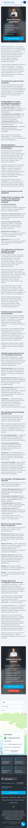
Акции (11, 800)
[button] (21, 2)
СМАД (3, 702)
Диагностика (4, 797)
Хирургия (19, 797)
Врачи (4, 800)
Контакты (22, 800)
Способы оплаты (13, 802)
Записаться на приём (13, 38)
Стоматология (12, 797)
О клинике (16, 800)
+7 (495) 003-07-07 (13, 738)
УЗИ (3, 710)
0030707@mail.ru (7, 740)
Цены (7, 800)
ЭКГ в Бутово (5, 706)
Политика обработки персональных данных (13, 826)
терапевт (20, 490)
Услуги (24, 797)
